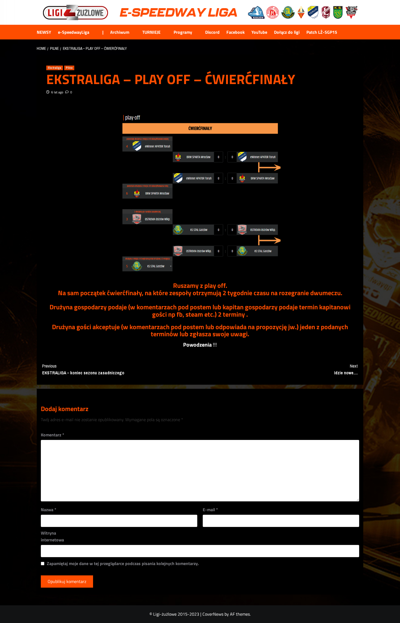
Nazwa (48, 509)
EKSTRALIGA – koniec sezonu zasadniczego (83, 369)
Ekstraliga (54, 68)
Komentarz (52, 434)
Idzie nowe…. (346, 369)
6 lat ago (57, 92)
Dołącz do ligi (287, 32)
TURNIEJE (151, 32)
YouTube (259, 32)
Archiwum (119, 32)
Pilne (69, 68)
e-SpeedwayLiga (73, 32)
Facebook (235, 32)
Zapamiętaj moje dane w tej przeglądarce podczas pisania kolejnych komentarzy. (123, 563)
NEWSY (44, 32)
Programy (183, 32)
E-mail (210, 509)
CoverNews (212, 614)
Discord (212, 32)
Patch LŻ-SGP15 (321, 32)
